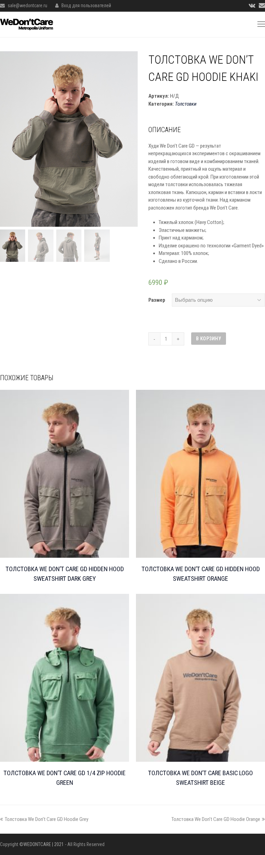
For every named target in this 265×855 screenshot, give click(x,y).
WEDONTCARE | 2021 (43, 844)
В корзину (209, 338)
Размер (156, 300)
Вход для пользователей (86, 5)
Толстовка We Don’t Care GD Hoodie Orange (215, 819)
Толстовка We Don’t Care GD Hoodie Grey (46, 819)
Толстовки (185, 104)
